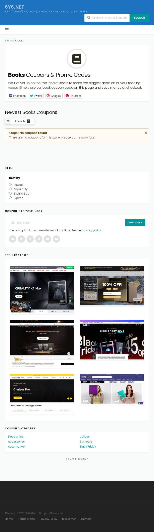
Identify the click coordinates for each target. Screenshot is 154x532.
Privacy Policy (48, 519)
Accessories (16, 442)
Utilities (85, 437)
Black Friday (88, 447)
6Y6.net (14, 7)
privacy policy (92, 230)
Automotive (16, 447)
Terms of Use (26, 519)
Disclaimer (69, 519)
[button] (17, 95)
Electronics (15, 437)
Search (139, 17)
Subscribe (135, 222)
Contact (86, 519)
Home (9, 519)
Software (86, 442)
